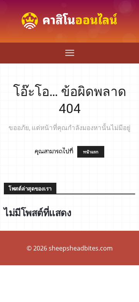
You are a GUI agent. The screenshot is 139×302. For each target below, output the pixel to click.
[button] (69, 53)
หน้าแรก (90, 151)
